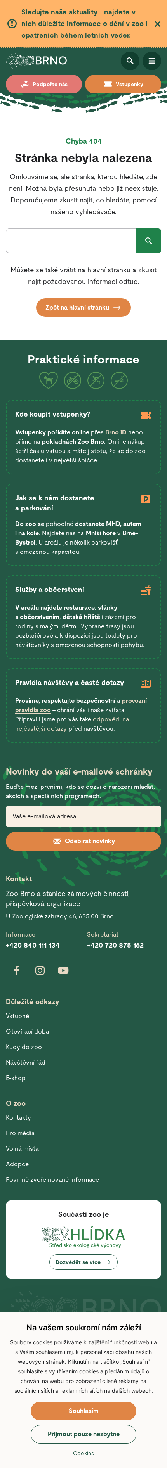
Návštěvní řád (25, 1062)
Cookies (83, 1453)
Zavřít (157, 24)
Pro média (20, 1133)
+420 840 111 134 (33, 945)
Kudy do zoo (24, 1047)
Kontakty (18, 1117)
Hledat (148, 240)
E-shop (16, 1078)
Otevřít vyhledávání (130, 61)
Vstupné (17, 1016)
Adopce (17, 1164)
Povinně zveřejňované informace (52, 1179)
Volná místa (22, 1148)
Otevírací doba (27, 1031)
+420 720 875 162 (115, 945)
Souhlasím (84, 1410)
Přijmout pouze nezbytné (84, 1434)
